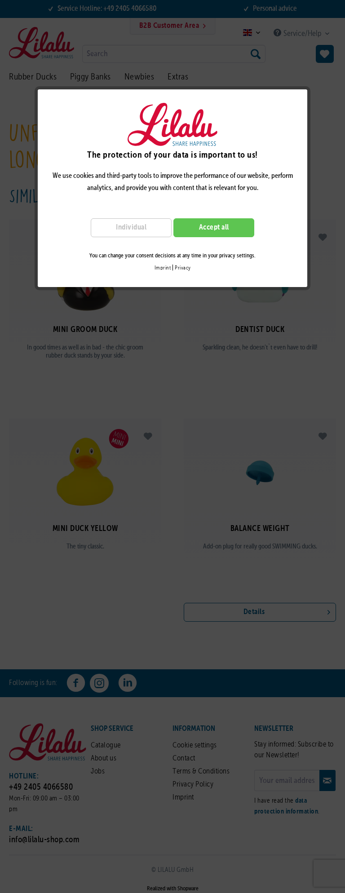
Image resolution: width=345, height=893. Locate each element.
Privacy (183, 268)
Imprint (163, 268)
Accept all (214, 227)
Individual (131, 227)
